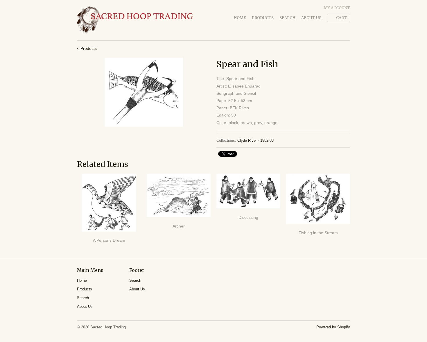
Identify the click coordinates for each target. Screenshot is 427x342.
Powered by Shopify (333, 327)
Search (287, 17)
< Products (87, 48)
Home (240, 17)
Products (263, 17)
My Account (337, 8)
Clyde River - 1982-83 (255, 140)
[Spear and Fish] (144, 92)
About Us (311, 17)
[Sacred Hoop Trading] (135, 20)
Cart (341, 17)
